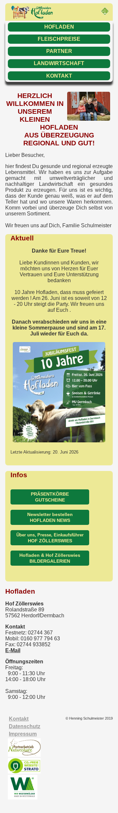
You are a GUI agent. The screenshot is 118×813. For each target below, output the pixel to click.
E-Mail (12, 650)
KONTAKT (59, 76)
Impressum (23, 734)
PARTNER (59, 51)
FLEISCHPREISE (59, 39)
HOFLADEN (59, 27)
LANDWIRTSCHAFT (59, 63)
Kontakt (19, 719)
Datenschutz (24, 726)
